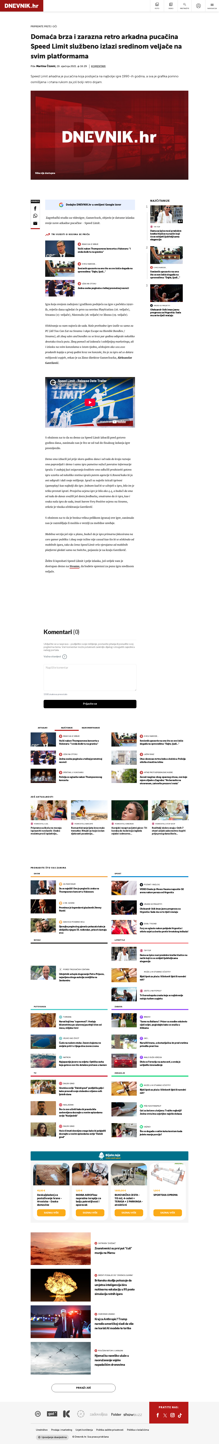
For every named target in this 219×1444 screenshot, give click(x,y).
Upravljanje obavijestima (54, 1437)
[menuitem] (198, 6)
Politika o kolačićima (138, 1430)
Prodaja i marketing (61, 1430)
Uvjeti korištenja (84, 1430)
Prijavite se (90, 703)
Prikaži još (83, 1388)
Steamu (74, 566)
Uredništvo (42, 1430)
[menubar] (198, 6)
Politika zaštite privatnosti (109, 1430)
